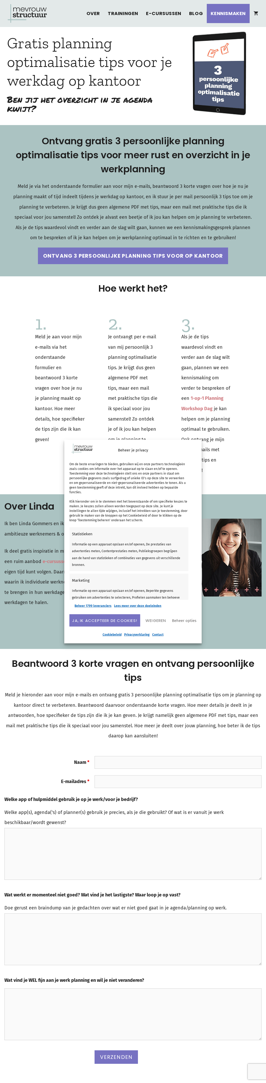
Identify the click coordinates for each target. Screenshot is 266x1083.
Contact (158, 634)
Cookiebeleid (112, 634)
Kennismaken (228, 13)
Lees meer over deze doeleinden (137, 606)
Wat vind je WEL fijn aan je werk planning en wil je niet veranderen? (74, 980)
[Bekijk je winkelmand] (256, 13)
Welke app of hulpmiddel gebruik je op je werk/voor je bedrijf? (71, 799)
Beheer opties (184, 620)
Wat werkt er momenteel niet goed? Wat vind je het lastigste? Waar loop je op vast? (92, 895)
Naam (81, 762)
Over (93, 13)
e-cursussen (56, 561)
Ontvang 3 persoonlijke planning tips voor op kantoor (133, 255)
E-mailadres (75, 781)
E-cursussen (163, 13)
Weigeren (155, 620)
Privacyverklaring (137, 634)
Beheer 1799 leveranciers (93, 606)
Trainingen (123, 13)
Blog (196, 13)
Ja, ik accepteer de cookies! (104, 620)
